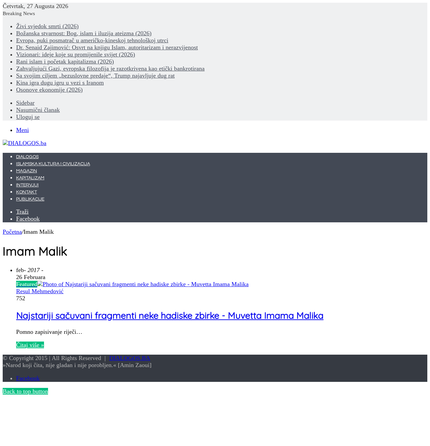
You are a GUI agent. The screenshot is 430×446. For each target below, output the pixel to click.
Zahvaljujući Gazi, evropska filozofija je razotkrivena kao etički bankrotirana (110, 68)
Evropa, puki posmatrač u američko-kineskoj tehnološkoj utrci (92, 40)
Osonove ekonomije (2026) (49, 89)
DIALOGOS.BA (129, 358)
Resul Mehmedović (39, 291)
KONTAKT (26, 192)
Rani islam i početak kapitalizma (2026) (65, 61)
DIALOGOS (27, 156)
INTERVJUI (27, 185)
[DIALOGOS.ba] (24, 143)
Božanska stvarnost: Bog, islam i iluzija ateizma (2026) (84, 33)
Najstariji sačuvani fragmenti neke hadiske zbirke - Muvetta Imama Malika (170, 315)
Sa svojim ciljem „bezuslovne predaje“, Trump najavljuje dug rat (95, 75)
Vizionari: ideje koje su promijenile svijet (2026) (75, 54)
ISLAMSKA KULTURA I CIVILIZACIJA (53, 164)
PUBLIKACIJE (30, 199)
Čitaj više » (30, 345)
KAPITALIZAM (30, 178)
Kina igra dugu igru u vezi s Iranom (60, 82)
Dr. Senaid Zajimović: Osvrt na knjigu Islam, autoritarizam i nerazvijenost (107, 47)
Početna (12, 231)
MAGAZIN (26, 171)
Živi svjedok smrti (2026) (47, 26)
